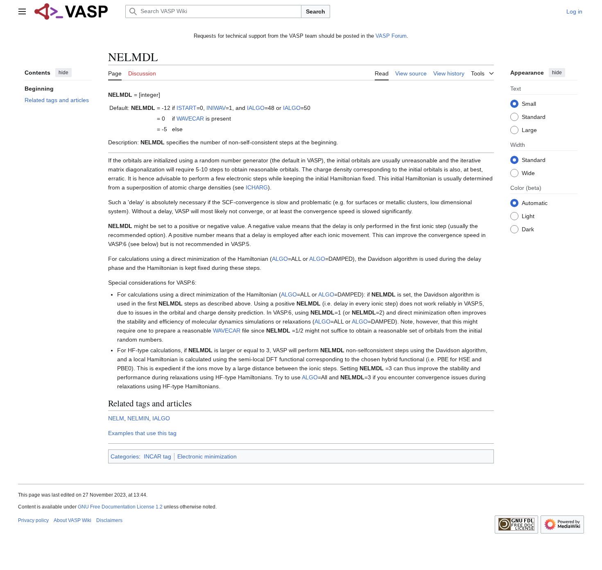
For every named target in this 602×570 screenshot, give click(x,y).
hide (63, 72)
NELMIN (138, 418)
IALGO (256, 108)
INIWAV (216, 108)
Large (529, 129)
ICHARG (257, 187)
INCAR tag (157, 456)
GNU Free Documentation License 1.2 (120, 507)
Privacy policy (33, 520)
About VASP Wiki (72, 520)
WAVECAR (190, 118)
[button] (22, 11)
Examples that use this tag (142, 433)
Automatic (535, 202)
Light (528, 215)
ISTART (187, 108)
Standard (533, 116)
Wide (528, 172)
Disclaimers (109, 520)
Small (529, 103)
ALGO (280, 258)
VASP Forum (391, 36)
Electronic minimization (207, 456)
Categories (125, 456)
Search (315, 11)
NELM (116, 418)
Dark (528, 229)
